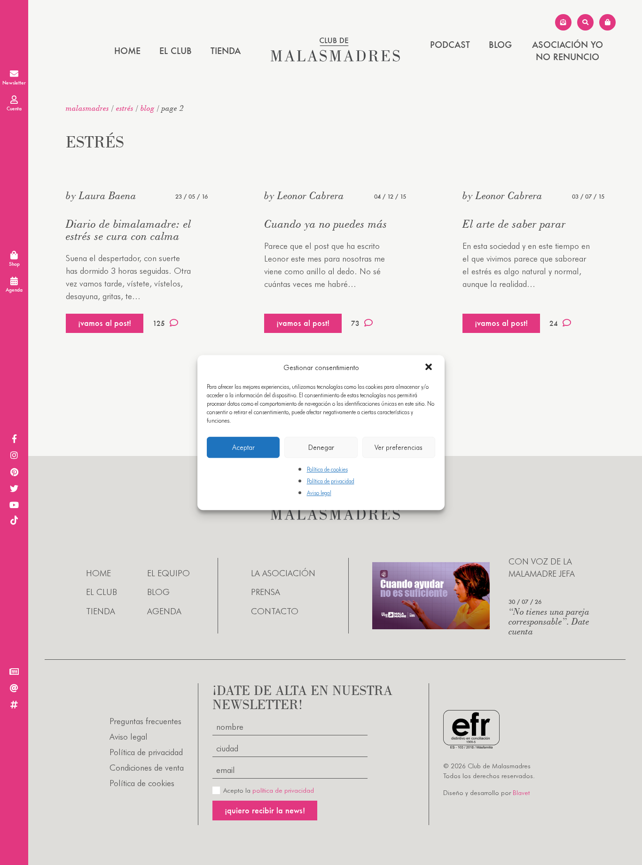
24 (553, 323)
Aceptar (243, 447)
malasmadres (87, 108)
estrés (124, 108)
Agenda (164, 611)
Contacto (274, 611)
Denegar (321, 447)
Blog (500, 44)
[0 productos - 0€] (607, 22)
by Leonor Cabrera (304, 195)
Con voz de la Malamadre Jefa (542, 567)
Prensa (265, 592)
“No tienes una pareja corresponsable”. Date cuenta (549, 621)
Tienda (226, 50)
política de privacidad (283, 790)
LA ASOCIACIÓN (283, 573)
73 (355, 323)
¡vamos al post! (104, 323)
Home (127, 50)
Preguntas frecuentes (145, 721)
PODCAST (450, 44)
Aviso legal (319, 493)
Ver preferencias (399, 447)
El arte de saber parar (514, 223)
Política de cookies (327, 469)
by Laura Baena (101, 195)
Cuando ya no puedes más (325, 223)
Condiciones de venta (147, 767)
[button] (429, 367)
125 (159, 323)
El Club (175, 50)
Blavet (521, 792)
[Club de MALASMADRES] (335, 58)
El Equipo (168, 573)
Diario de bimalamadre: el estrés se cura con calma (128, 229)
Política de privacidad (330, 481)
